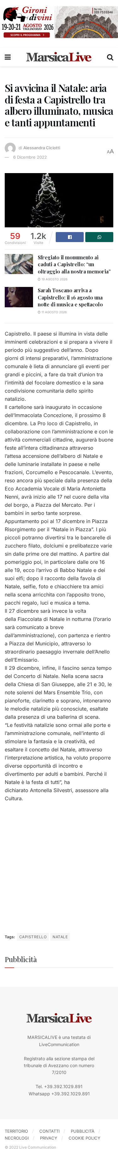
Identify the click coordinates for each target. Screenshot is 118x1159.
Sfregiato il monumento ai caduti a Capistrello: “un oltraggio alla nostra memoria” (74, 264)
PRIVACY (48, 1137)
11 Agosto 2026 (54, 312)
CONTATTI (49, 1131)
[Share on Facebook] (70, 237)
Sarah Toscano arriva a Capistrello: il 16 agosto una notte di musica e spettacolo (70, 297)
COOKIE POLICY (84, 1137)
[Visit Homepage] (59, 57)
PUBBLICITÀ (82, 1131)
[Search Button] (110, 57)
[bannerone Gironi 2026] (59, 21)
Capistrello (33, 936)
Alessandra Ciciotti (41, 147)
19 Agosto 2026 (54, 279)
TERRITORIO (16, 1131)
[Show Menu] (8, 57)
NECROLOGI (17, 1137)
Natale (60, 936)
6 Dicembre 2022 (30, 157)
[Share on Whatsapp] (99, 237)
